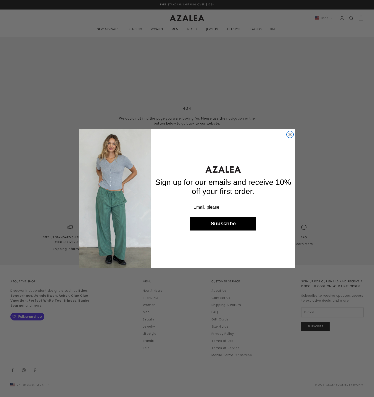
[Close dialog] (290, 134)
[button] (223, 169)
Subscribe (223, 224)
